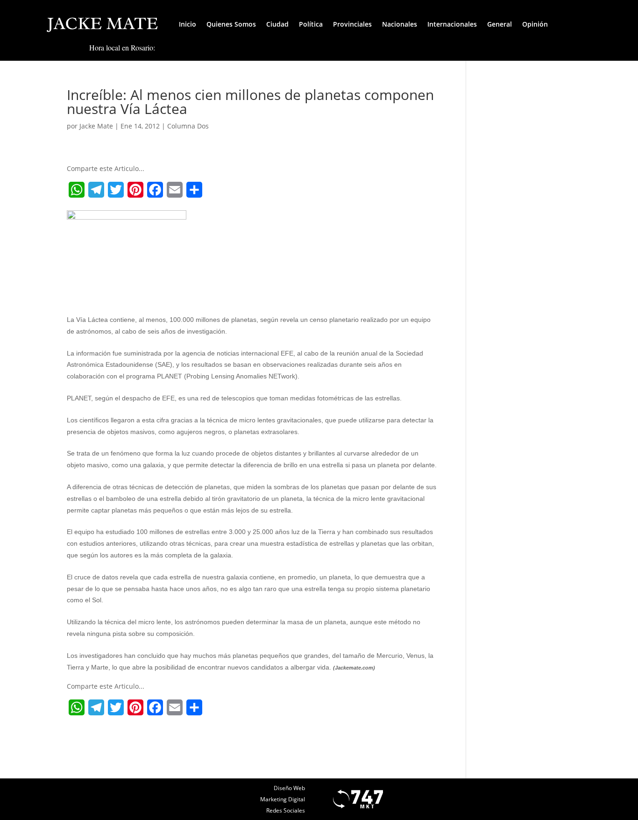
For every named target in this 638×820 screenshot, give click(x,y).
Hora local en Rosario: (122, 47)
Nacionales (399, 24)
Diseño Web (289, 788)
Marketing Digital (282, 799)
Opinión (535, 24)
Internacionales (452, 24)
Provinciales (352, 24)
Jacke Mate (96, 125)
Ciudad (277, 24)
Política (311, 24)
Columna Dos (188, 125)
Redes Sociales (285, 810)
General (499, 24)
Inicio (187, 24)
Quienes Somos (231, 24)
